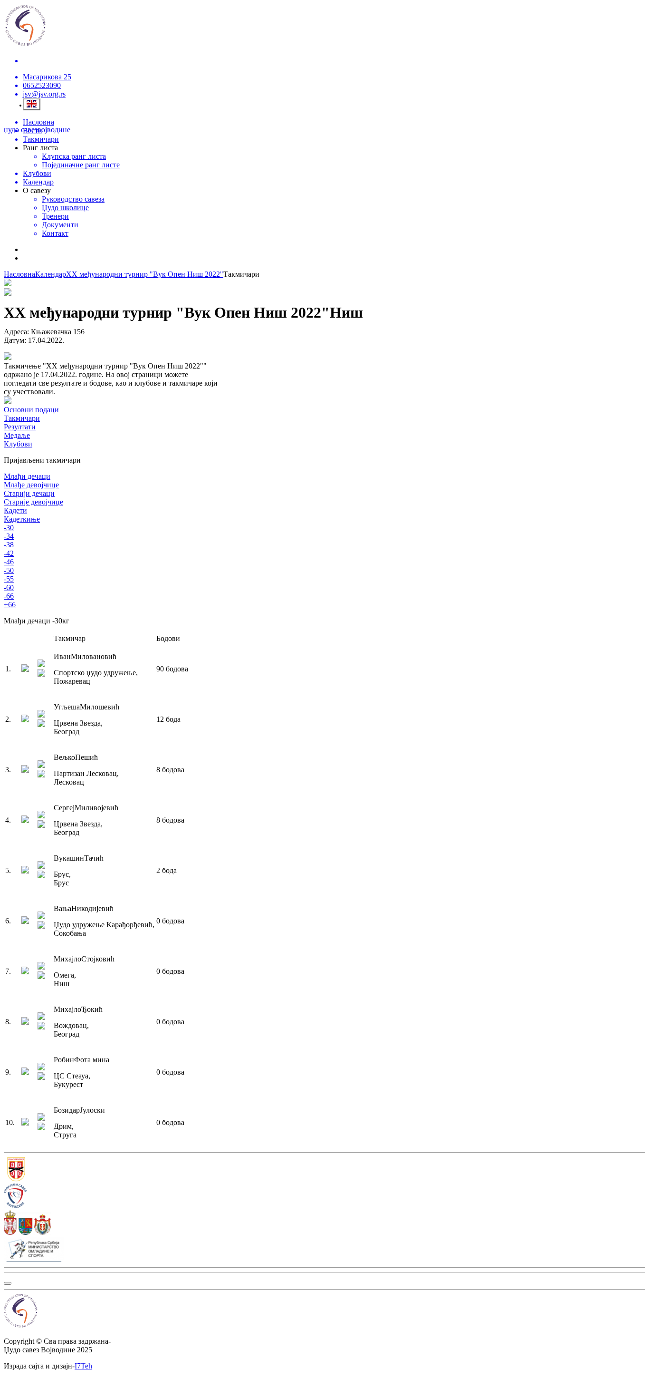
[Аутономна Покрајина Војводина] (324, 1223)
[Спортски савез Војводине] (324, 1197)
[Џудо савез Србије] (324, 1170)
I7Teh (83, 1366)
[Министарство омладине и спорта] (324, 1250)
